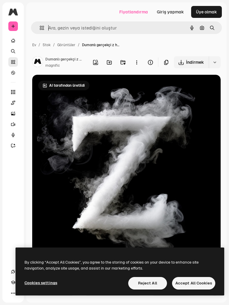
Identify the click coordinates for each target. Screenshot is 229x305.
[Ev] (13, 40)
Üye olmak (206, 12)
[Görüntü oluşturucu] (13, 113)
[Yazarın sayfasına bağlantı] (37, 62)
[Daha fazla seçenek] (137, 62)
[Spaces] (13, 103)
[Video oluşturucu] (13, 124)
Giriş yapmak (170, 12)
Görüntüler (66, 45)
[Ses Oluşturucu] (13, 135)
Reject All (147, 283)
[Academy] (13, 282)
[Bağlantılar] (13, 271)
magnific (52, 65)
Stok (47, 45)
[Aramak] (13, 51)
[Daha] (13, 293)
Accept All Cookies (193, 283)
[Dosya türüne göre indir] (215, 62)
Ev (34, 45)
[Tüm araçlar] (13, 92)
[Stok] (13, 62)
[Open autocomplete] (39, 28)
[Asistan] (13, 145)
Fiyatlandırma (133, 12)
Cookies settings (40, 282)
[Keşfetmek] (13, 72)
